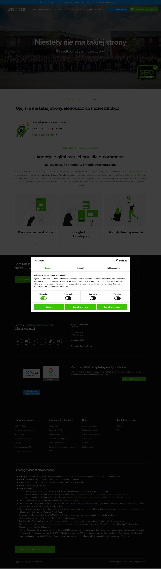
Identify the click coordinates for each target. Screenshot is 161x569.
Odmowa (49, 307)
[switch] (68, 298)
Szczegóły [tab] (81, 268)
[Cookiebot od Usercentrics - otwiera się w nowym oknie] (117, 260)
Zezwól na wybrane (80, 307)
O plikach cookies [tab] (113, 268)
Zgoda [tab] (47, 268)
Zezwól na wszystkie (112, 307)
